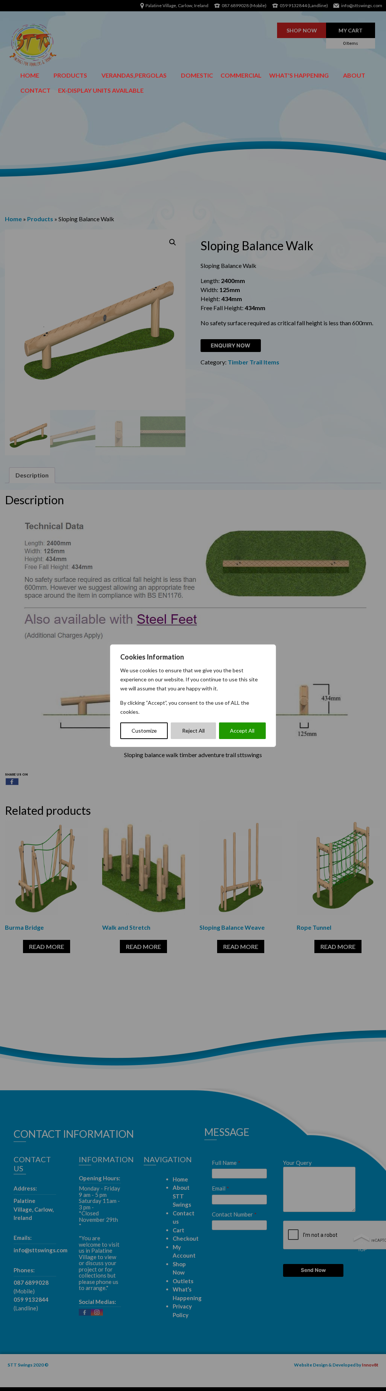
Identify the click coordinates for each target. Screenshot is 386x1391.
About (354, 75)
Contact (35, 90)
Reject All (193, 730)
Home (29, 75)
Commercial (241, 75)
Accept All (242, 730)
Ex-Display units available (101, 90)
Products (70, 75)
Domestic (197, 75)
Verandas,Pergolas (134, 75)
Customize (144, 730)
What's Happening (299, 75)
